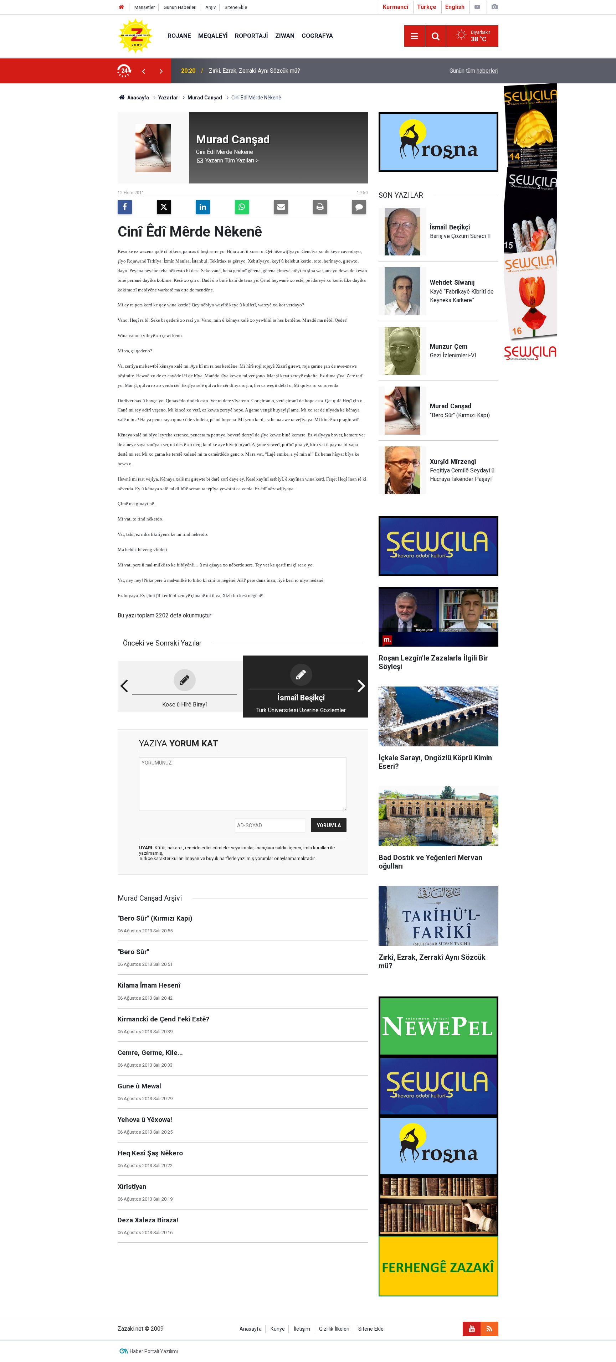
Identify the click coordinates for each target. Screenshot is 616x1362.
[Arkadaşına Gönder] (281, 207)
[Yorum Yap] (359, 207)
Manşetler (144, 7)
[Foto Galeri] (494, 7)
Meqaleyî (213, 35)
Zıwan (284, 35)
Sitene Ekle (236, 7)
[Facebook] (125, 207)
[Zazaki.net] (135, 35)
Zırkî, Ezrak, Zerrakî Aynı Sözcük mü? (254, 70)
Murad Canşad (205, 97)
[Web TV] (477, 7)
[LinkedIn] (203, 207)
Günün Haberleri (180, 7)
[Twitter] (164, 207)
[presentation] (143, 71)
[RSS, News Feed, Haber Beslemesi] (489, 1329)
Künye (278, 1329)
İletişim (302, 1329)
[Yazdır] (320, 207)
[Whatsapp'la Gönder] (242, 207)
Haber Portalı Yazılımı (154, 1351)
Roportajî (251, 35)
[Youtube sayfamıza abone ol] (472, 1329)
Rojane (179, 35)
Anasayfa (137, 97)
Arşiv (210, 7)
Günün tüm (474, 70)
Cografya (317, 35)
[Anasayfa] (121, 7)
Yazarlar (168, 97)
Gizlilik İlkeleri (334, 1329)
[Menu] (414, 36)
